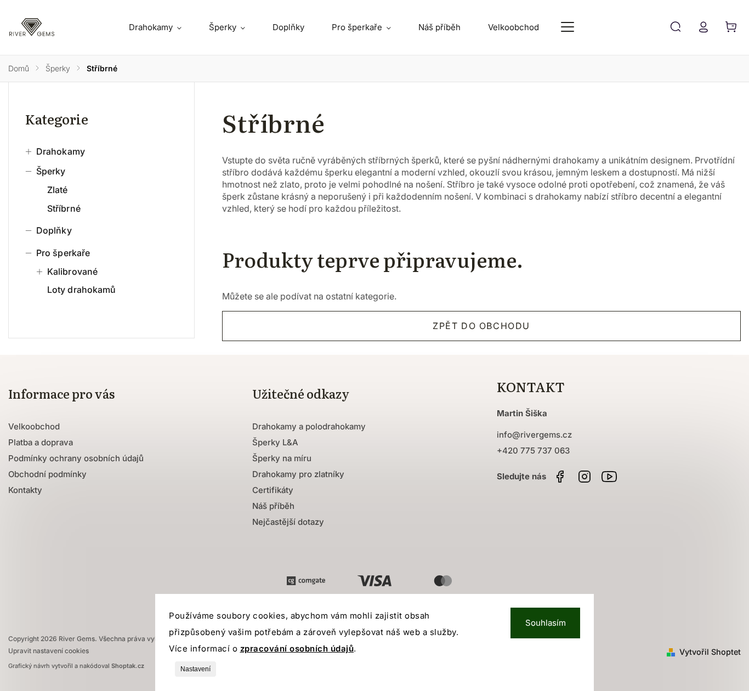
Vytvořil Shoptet (710, 651)
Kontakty (25, 490)
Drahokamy (60, 151)
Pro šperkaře (63, 252)
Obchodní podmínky (47, 474)
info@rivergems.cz (534, 434)
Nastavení (195, 669)
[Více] (567, 27)
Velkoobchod (34, 426)
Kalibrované (72, 271)
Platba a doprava (40, 442)
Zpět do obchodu (481, 325)
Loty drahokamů (81, 289)
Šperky (51, 171)
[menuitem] (162, 27)
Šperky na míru (281, 458)
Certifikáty (272, 490)
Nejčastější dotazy (288, 522)
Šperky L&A (275, 442)
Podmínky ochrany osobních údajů (76, 458)
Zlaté (57, 189)
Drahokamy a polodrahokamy (309, 426)
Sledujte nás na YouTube (609, 476)
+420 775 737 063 (533, 450)
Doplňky (54, 230)
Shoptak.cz (127, 666)
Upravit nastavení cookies (48, 651)
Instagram (584, 476)
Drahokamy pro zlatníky (298, 474)
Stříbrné (64, 208)
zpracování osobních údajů (297, 648)
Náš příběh (273, 506)
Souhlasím (545, 623)
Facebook (560, 476)
